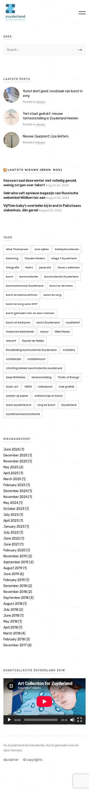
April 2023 (11, 521)
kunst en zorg (52, 294)
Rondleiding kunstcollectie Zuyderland (31, 349)
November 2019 (15, 556)
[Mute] (72, 720)
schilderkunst (36, 359)
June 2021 (11, 544)
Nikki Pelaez (62, 331)
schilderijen (13, 359)
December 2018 (15, 586)
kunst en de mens (61, 285)
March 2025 (12, 479)
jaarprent (45, 267)
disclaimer (10, 760)
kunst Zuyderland (48, 322)
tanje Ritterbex (15, 377)
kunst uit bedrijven (18, 322)
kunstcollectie (28, 276)
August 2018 (12, 604)
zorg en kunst (46, 404)
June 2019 (11, 574)
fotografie (12, 267)
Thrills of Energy (68, 377)
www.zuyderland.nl (18, 404)
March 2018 (12, 633)
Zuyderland (68, 404)
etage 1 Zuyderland (64, 258)
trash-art (12, 386)
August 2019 (12, 568)
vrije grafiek (66, 386)
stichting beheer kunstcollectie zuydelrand (34, 368)
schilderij (69, 349)
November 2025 (15, 461)
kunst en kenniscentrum (21, 294)
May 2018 (10, 621)
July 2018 (10, 610)
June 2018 (11, 616)
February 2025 (14, 485)
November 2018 (15, 592)
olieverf (11, 340)
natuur (44, 331)
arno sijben (41, 249)
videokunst (45, 386)
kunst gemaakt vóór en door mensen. (30, 313)
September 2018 (16, 598)
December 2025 (15, 455)
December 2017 (15, 645)
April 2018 (10, 627)
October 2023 (13, 509)
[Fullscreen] (79, 720)
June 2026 (11, 449)
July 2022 (11, 532)
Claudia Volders (35, 258)
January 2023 (14, 527)
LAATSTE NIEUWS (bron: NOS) (35, 169)
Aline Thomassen (17, 249)
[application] (44, 701)
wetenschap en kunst (48, 395)
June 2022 (11, 538)
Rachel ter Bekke (33, 340)
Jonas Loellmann (68, 267)
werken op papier (17, 395)
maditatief (73, 322)
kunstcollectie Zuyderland (61, 276)
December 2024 (15, 491)
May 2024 (10, 503)
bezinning (12, 258)
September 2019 (16, 562)
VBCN (28, 386)
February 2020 (14, 550)
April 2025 (11, 473)
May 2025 (10, 467)
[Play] (9, 720)
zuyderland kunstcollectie (23, 414)
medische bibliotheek (20, 331)
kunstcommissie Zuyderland (24, 285)
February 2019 (14, 580)
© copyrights (32, 760)
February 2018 (14, 639)
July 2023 (11, 515)
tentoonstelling (41, 377)
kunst (9, 276)
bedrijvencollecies (67, 249)
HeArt (29, 267)
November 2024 (15, 497)
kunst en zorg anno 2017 (21, 304)
